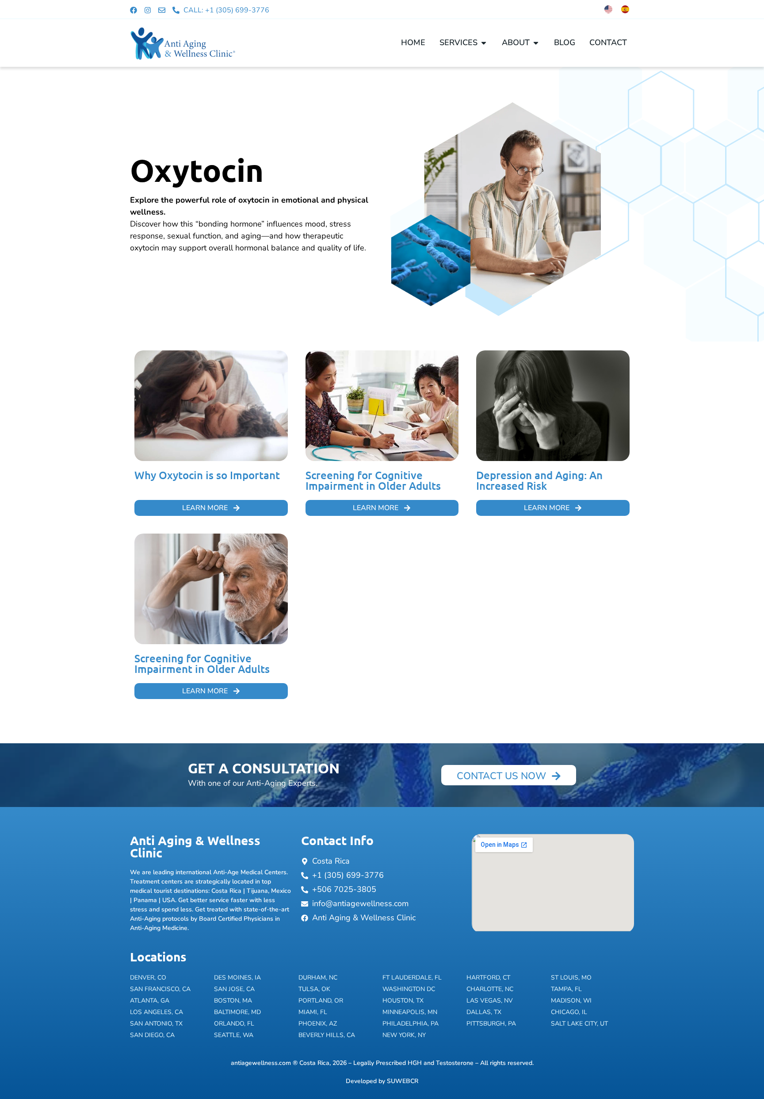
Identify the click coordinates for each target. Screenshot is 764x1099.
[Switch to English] (608, 9)
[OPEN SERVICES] (484, 43)
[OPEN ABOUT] (536, 43)
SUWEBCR (402, 1081)
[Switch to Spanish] (625, 9)
